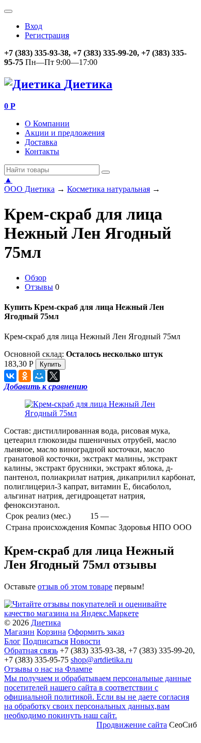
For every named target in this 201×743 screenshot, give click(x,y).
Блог (12, 641)
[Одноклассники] (25, 376)
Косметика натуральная (108, 189)
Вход (33, 26)
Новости (85, 641)
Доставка (41, 142)
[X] (53, 376)
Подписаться (45, 641)
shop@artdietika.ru (101, 659)
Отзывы (39, 287)
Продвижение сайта (131, 724)
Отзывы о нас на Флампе (48, 669)
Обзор (35, 277)
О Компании (47, 123)
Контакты (42, 151)
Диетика (46, 622)
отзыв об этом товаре (75, 586)
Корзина (51, 632)
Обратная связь (31, 650)
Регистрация (47, 35)
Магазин (19, 632)
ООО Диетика (29, 189)
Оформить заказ (96, 632)
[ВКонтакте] (10, 376)
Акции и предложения (65, 132)
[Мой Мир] (39, 376)
